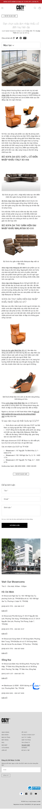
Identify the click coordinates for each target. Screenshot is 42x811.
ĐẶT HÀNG (5, 740)
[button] (2, 8)
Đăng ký (6, 775)
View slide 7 (29, 573)
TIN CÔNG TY (26, 742)
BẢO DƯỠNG (6, 737)
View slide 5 (22, 573)
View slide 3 (16, 573)
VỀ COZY (24, 732)
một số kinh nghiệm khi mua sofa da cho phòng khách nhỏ (20, 414)
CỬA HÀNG (5, 747)
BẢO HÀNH (5, 734)
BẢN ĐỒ (5, 698)
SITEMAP (24, 747)
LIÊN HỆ (4, 750)
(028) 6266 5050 (7, 693)
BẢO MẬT (4, 745)
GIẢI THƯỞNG (26, 740)
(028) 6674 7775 (7, 629)
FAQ (3, 742)
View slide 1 (9, 573)
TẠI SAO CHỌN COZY (28, 734)
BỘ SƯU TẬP (26, 750)
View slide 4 (19, 573)
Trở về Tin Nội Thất (10, 16)
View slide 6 (25, 573)
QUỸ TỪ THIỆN (26, 737)
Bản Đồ (5, 611)
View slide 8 (32, 573)
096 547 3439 (19, 693)
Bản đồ (5, 653)
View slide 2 (13, 573)
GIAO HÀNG (5, 732)
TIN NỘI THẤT (26, 745)
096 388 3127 (19, 606)
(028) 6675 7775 (7, 606)
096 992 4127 (19, 629)
